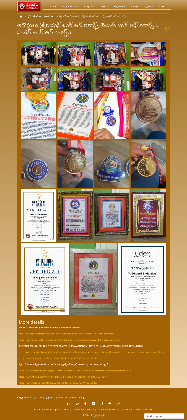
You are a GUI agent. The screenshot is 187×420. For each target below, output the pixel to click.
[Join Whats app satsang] (77, 403)
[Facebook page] (85, 403)
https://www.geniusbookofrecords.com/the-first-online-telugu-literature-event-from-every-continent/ (69, 340)
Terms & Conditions (84, 409)
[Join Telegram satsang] (101, 403)
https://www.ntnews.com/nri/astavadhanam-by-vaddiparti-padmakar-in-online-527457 (62, 377)
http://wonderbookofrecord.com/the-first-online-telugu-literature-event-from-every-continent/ (66, 334)
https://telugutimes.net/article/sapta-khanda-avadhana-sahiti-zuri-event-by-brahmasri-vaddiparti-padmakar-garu (75, 371)
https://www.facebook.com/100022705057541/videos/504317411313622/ (58, 358)
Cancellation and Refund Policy (136, 409)
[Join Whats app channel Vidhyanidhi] (118, 403)
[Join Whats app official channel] (68, 403)
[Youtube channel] (93, 403)
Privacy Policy (64, 409)
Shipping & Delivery (107, 409)
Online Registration (44, 409)
